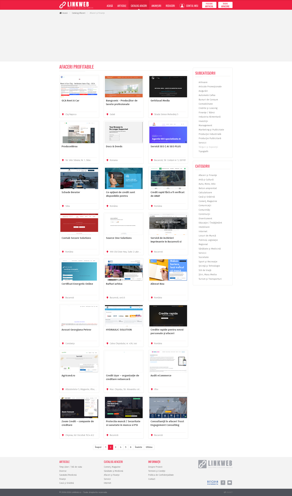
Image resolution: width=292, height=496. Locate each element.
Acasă (110, 6)
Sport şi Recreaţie (207, 261)
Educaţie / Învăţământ (210, 222)
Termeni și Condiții (156, 471)
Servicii (202, 142)
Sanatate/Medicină (68, 475)
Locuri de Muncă (207, 235)
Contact (151, 479)
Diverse (62, 471)
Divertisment (205, 218)
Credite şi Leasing (207, 108)
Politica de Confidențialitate (161, 475)
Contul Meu (192, 6)
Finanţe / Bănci (206, 112)
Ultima (149, 447)
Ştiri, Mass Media (207, 274)
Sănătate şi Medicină (209, 248)
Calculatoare (205, 192)
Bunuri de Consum (208, 99)
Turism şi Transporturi (210, 279)
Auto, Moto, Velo (207, 183)
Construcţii (204, 214)
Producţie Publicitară (209, 138)
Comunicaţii (204, 205)
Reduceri (170, 6)
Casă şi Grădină (206, 196)
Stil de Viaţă (204, 270)
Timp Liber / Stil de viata (70, 467)
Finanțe (62, 479)
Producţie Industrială (209, 134)
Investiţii (203, 121)
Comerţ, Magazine (207, 201)
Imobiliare (204, 227)
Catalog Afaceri (139, 6)
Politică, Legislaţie (208, 240)
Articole (121, 6)
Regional (203, 244)
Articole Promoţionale (210, 86)
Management (205, 125)
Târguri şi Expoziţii (208, 147)
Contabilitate (205, 103)
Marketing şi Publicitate (211, 129)
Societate (203, 257)
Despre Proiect (155, 467)
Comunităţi (204, 209)
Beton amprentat (207, 188)
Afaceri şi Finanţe (207, 175)
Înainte (138, 447)
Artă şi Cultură (206, 179)
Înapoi (98, 447)
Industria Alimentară (209, 116)
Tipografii (203, 151)
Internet (202, 231)
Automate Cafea (206, 95)
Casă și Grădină (66, 483)
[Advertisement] (146, 38)
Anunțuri (156, 6)
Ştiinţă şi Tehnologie (209, 265)
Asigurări (203, 91)
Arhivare (202, 82)
